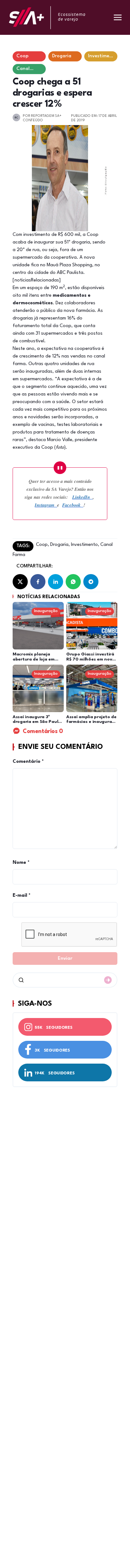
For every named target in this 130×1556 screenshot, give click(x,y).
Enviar (65, 958)
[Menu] (117, 17)
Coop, (42, 544)
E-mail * (22, 895)
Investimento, (84, 544)
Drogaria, (59, 544)
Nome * (21, 862)
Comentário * (28, 761)
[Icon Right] (108, 980)
